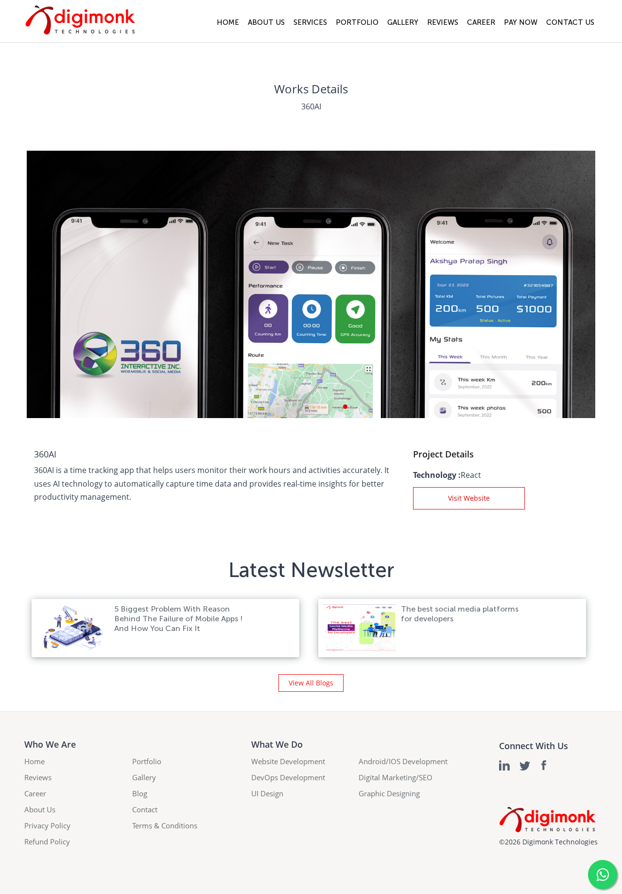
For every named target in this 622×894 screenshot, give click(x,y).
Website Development (288, 761)
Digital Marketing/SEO (395, 777)
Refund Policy (47, 841)
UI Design (267, 793)
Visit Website (469, 498)
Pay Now (520, 22)
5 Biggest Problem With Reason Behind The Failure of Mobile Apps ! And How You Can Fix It (178, 618)
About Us (266, 22)
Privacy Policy (47, 825)
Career (481, 22)
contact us (570, 22)
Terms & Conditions (164, 825)
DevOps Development (288, 777)
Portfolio (357, 22)
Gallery (402, 22)
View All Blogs (311, 682)
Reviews (442, 22)
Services (310, 22)
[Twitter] (525, 765)
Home (228, 22)
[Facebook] (545, 765)
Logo (80, 21)
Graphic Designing (389, 793)
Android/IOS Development (403, 761)
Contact (144, 809)
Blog (139, 793)
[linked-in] (505, 765)
